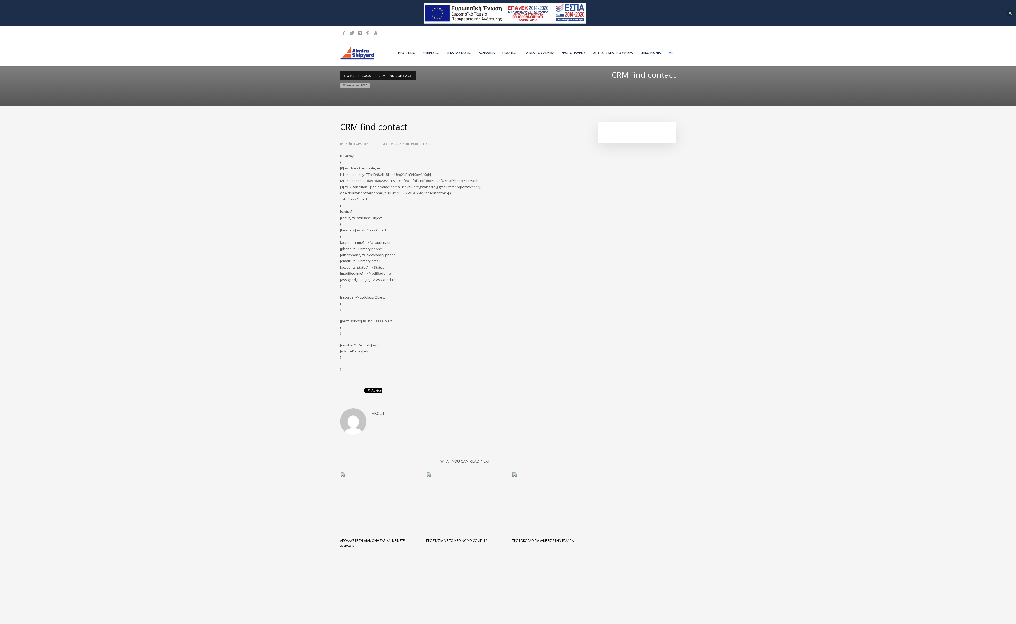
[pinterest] (368, 33)
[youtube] (376, 33)
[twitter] (352, 33)
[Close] (1010, 13)
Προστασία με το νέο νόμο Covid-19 (456, 540)
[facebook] (344, 33)
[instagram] (360, 33)
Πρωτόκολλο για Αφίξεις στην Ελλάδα (543, 540)
